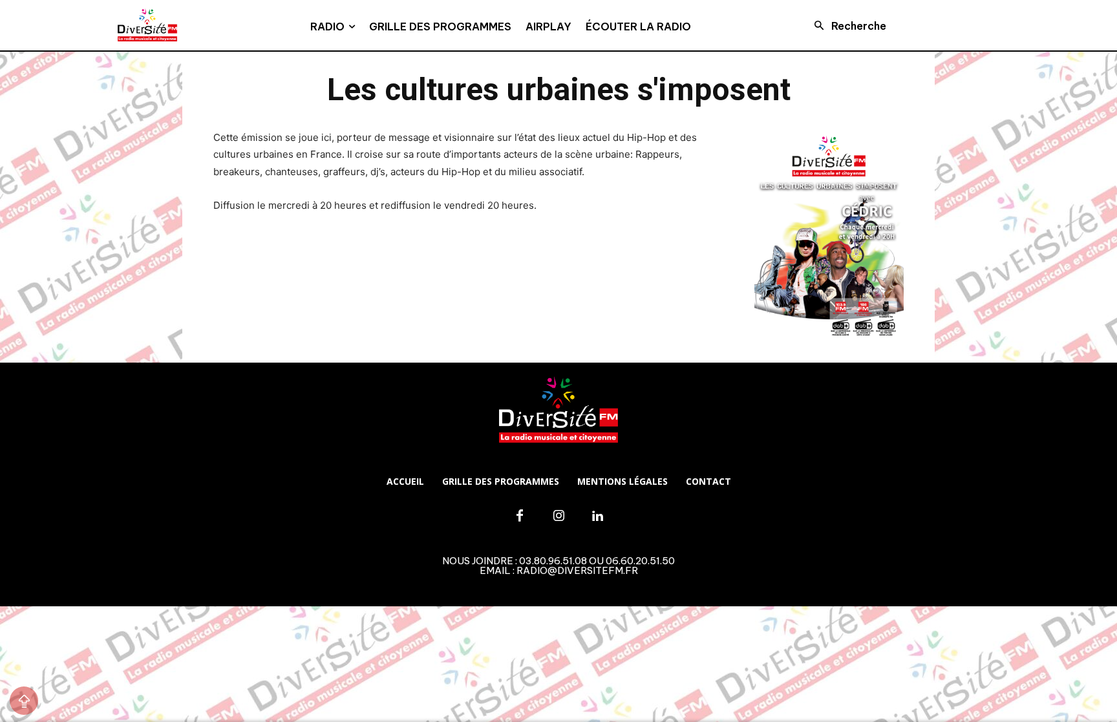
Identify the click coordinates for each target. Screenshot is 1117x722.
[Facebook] (520, 516)
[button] (846, 26)
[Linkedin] (597, 516)
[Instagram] (558, 516)
